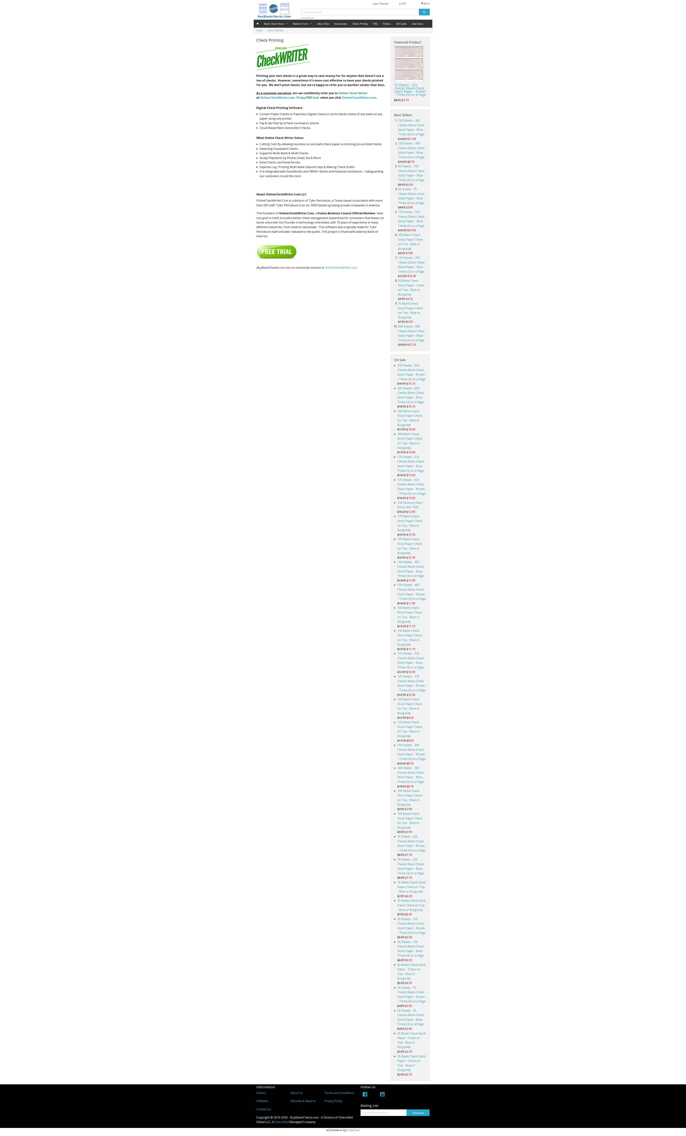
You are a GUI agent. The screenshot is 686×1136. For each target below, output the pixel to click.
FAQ (375, 23)
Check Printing (360, 23)
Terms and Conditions (339, 1093)
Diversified (282, 1122)
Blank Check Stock (274, 23)
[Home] (257, 24)
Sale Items (417, 23)
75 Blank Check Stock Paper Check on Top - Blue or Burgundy (411, 886)
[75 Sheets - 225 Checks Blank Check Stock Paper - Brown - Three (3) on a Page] (409, 64)
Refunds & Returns (303, 1101)
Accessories (340, 23)
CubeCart (353, 1130)
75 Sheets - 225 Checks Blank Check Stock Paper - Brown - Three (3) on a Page (410, 90)
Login (375, 3)
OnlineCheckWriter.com (277, 98)
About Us (296, 1093)
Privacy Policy (333, 1101)
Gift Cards (401, 23)
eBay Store (323, 23)
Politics (387, 23)
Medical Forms (300, 23)
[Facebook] (365, 1095)
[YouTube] (382, 1095)
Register (384, 3)
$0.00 (426, 3)
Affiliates (262, 1101)
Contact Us (263, 1109)
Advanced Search (307, 18)
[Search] (424, 12)
